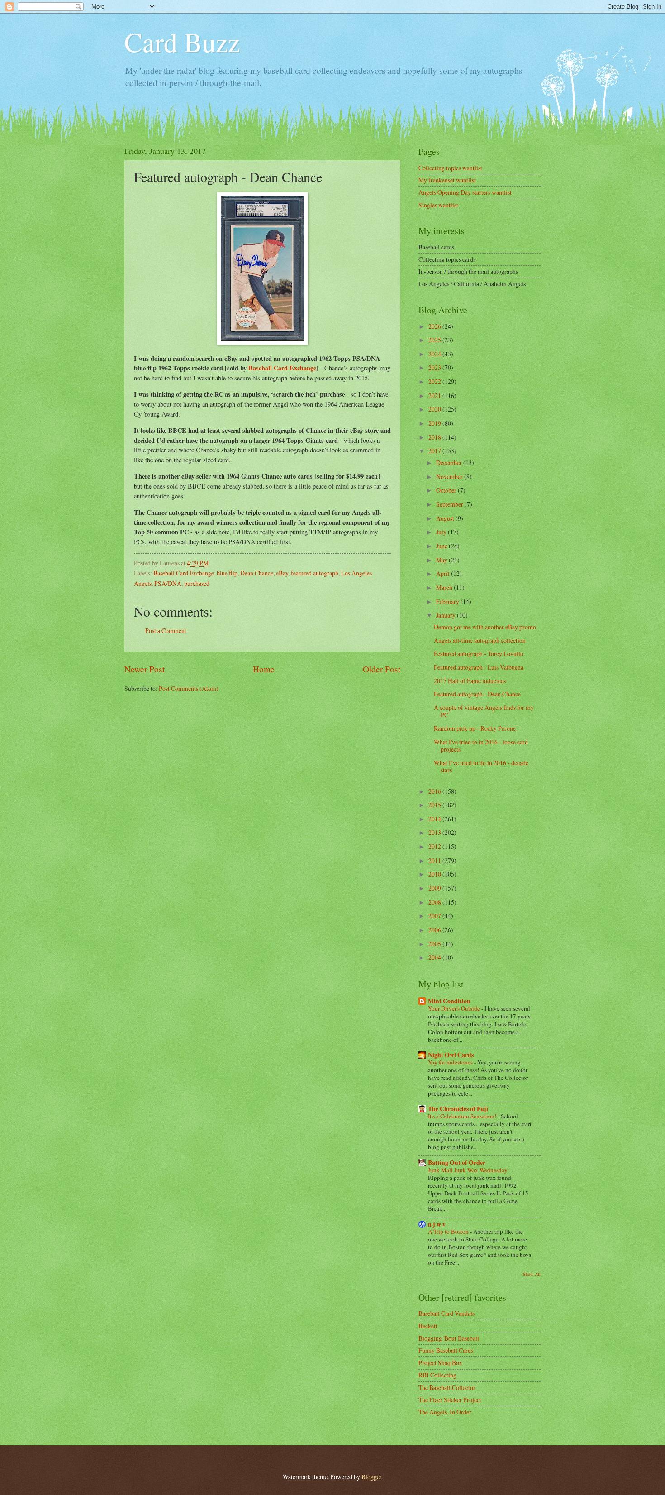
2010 (435, 874)
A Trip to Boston (449, 1231)
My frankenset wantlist (447, 180)
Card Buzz (182, 42)
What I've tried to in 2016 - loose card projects (481, 746)
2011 (435, 860)
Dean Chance (256, 573)
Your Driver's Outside (454, 1008)
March (445, 587)
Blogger (371, 1476)
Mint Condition (449, 1001)
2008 (435, 902)
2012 (435, 846)
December (449, 462)
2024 (435, 354)
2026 (435, 326)
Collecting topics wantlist (450, 167)
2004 (435, 957)
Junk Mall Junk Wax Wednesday (468, 1170)
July (442, 531)
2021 (435, 395)
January (446, 615)
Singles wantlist (438, 205)
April (443, 573)
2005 (435, 943)
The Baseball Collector (446, 1387)
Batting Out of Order (456, 1162)
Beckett (427, 1326)
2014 (435, 819)
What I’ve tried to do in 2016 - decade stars (481, 766)
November (450, 476)
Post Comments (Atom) (188, 688)
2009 (435, 888)
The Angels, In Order (444, 1412)
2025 (435, 339)
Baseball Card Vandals (446, 1313)
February (448, 601)
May (442, 560)
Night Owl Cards (451, 1054)
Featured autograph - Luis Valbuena (478, 667)
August (446, 518)
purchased (196, 583)
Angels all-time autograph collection (480, 640)
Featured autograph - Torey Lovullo (478, 653)
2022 (435, 381)
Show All (532, 1274)
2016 (435, 791)
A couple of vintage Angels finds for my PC (484, 711)
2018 (435, 437)
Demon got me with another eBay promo (485, 627)
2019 (435, 423)
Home (264, 669)
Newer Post (144, 669)
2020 (435, 409)
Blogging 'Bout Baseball (448, 1338)
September (450, 504)
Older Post (381, 669)
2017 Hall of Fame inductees (470, 680)
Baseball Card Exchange (282, 368)
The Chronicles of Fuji (458, 1108)
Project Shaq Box (440, 1362)
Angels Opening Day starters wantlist (465, 192)
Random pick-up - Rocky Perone (475, 728)
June (442, 545)
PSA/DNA (167, 583)
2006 (435, 929)
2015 (435, 804)
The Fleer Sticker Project (449, 1399)
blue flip (227, 573)
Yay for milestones (451, 1062)
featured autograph (314, 573)
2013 (435, 832)
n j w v (437, 1224)
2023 (435, 367)
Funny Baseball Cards (445, 1350)
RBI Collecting (437, 1374)
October (447, 490)
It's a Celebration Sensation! (463, 1116)
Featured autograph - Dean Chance (477, 694)
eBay (282, 573)
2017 (435, 450)
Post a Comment (165, 630)
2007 (435, 915)
